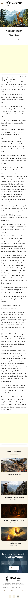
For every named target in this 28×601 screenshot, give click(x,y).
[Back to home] (14, 4)
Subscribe (14, 568)
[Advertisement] (14, 59)
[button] (2, 4)
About (5, 591)
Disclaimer (12, 591)
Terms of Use (21, 591)
